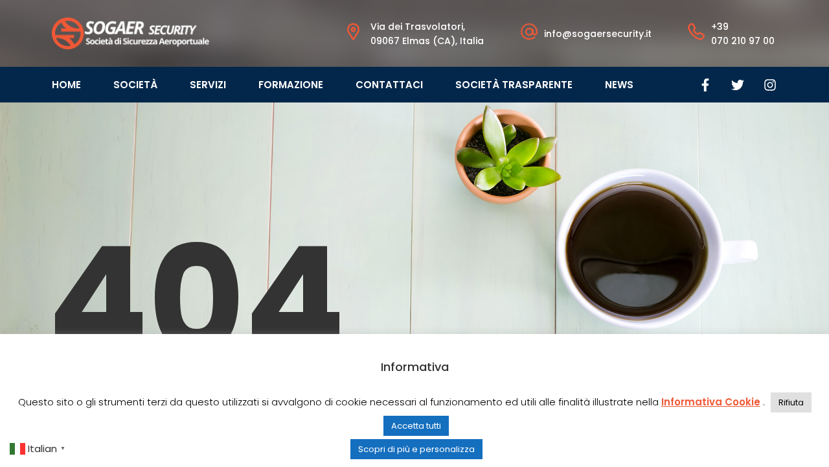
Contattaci (389, 84)
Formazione (290, 84)
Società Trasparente (514, 84)
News (619, 84)
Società (135, 84)
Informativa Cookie (710, 402)
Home (66, 84)
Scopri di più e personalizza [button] (416, 449)
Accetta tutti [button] (416, 426)
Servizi (208, 84)
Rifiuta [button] (791, 402)
